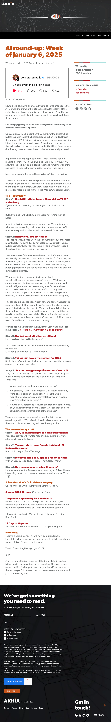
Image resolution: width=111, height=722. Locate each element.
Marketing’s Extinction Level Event (35, 336)
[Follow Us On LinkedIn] (87, 715)
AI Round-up (81, 89)
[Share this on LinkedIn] (85, 108)
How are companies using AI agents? (36, 467)
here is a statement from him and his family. (41, 330)
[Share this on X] (81, 108)
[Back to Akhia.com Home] (19, 700)
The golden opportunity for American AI (28, 498)
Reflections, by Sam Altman (31, 237)
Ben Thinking (82, 93)
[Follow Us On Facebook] (76, 715)
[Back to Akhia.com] (15, 4)
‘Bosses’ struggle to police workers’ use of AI (41, 370)
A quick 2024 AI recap (18, 492)
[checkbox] (33, 635)
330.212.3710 (99, 715)
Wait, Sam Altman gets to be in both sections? (41, 433)
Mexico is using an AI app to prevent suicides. (41, 458)
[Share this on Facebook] (76, 108)
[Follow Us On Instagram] (80, 715)
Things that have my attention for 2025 (38, 358)
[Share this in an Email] (89, 108)
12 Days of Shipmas (16, 523)
